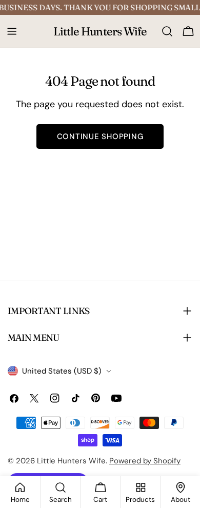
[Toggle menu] (12, 31)
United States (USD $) (62, 371)
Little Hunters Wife (100, 31)
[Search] (167, 31)
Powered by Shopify (145, 461)
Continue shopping (100, 136)
